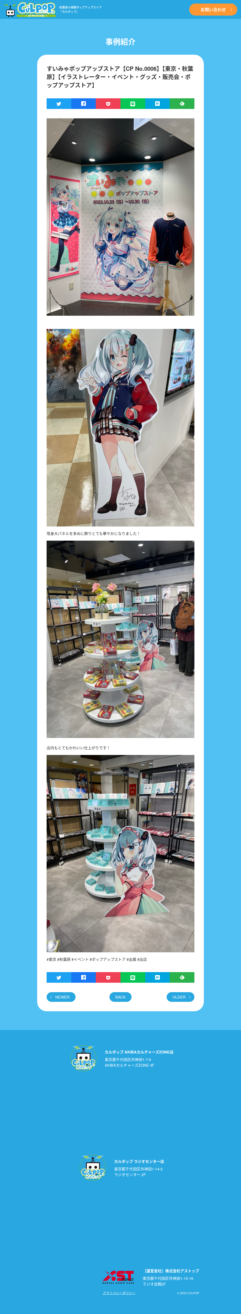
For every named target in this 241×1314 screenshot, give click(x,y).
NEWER (62, 997)
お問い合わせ (213, 10)
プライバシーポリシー (119, 1292)
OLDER (179, 997)
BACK (120, 997)
